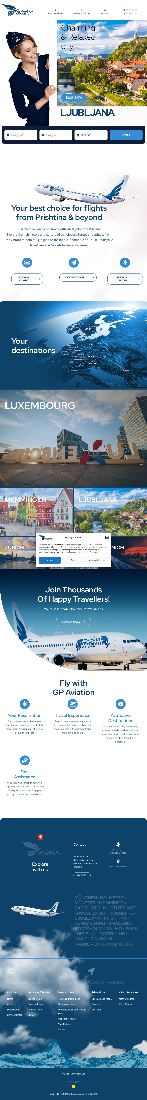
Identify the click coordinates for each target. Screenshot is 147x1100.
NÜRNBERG (122, 913)
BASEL (82, 908)
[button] (107, 537)
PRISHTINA (115, 918)
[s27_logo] (73, 1080)
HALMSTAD (112, 897)
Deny (73, 560)
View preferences (97, 560)
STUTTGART (123, 908)
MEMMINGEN (112, 903)
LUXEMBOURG (90, 923)
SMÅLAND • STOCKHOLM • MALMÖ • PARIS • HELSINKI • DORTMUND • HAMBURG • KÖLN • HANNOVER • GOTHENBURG (106, 933)
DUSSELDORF (91, 913)
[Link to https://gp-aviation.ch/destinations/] (118, 861)
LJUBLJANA (88, 918)
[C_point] (73, 1086)
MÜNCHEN (86, 897)
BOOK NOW (74, 97)
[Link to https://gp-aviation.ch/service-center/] (118, 844)
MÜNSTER (86, 903)
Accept (50, 560)
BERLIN (99, 908)
